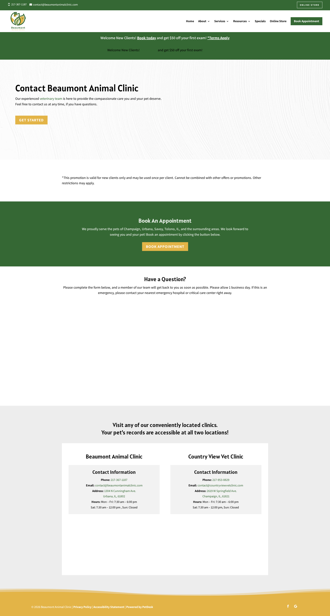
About (202, 21)
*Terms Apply (218, 37)
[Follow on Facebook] (288, 606)
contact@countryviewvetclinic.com (220, 485)
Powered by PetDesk (139, 607)
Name (67, 301)
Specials (260, 21)
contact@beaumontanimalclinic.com (118, 485)
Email (66, 320)
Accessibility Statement (108, 607)
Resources (240, 21)
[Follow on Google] (296, 606)
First (64, 313)
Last (169, 313)
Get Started (31, 120)
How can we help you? (77, 352)
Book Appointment (165, 246)
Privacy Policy (82, 607)
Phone (66, 336)
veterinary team (51, 98)
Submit (73, 392)
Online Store (278, 21)
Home (190, 21)
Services (219, 21)
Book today (146, 37)
